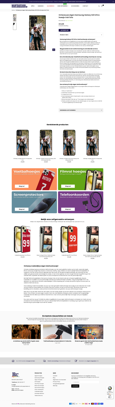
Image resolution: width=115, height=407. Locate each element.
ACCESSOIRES (75, 6)
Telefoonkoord (38, 395)
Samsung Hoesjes (39, 377)
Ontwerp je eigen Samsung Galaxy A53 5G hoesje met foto (46, 159)
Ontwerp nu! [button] (64, 30)
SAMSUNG (40, 6)
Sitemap (55, 385)
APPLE (32, 6)
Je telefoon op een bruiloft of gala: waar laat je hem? (26, 342)
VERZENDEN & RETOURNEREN (67, 110)
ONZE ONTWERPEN (62, 5)
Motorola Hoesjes (39, 385)
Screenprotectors (39, 393)
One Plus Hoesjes (39, 383)
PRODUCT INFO (64, 35)
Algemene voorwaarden (59, 379)
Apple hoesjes (38, 376)
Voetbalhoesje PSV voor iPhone (69, 255)
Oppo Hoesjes (38, 379)
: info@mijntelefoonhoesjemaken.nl (21, 385)
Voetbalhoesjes (39, 391)
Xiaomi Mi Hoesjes (39, 387)
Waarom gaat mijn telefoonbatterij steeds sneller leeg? (89, 342)
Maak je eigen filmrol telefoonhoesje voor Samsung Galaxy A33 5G (92, 256)
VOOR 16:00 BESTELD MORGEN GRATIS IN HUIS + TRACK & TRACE (57, 1)
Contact (55, 376)
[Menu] (112, 386)
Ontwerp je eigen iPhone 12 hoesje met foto (92, 159)
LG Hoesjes (37, 381)
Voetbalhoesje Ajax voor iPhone (22, 255)
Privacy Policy (56, 381)
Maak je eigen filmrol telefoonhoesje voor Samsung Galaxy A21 (46, 256)
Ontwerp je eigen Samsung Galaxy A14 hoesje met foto (69, 159)
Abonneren (75, 386)
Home (13, 10)
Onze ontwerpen (39, 389)
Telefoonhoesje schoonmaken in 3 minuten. (57, 341)
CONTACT (85, 6)
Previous (19, 33)
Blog (54, 377)
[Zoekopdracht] (99, 6)
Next (55, 33)
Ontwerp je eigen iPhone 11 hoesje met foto (22, 159)
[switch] (109, 397)
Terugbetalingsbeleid (58, 383)
